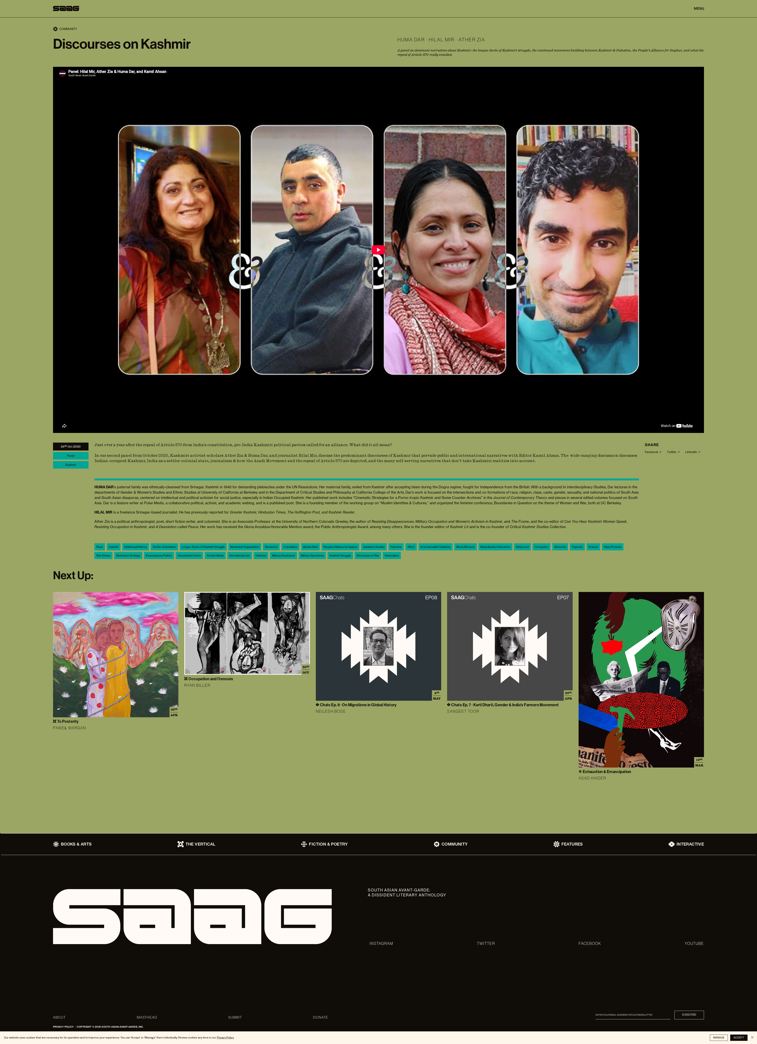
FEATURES (572, 844)
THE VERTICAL (200, 844)
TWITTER (486, 943)
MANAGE (718, 1037)
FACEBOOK (590, 943)
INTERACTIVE (690, 844)
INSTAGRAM (381, 943)
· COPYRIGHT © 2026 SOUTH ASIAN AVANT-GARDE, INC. (109, 1026)
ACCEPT (739, 1037)
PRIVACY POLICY (63, 1026)
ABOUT (59, 1017)
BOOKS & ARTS (76, 844)
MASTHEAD (147, 1017)
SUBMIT (235, 1017)
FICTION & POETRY (328, 844)
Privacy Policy (225, 1037)
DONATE (320, 1017)
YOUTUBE (694, 943)
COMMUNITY (455, 844)
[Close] (752, 1038)
